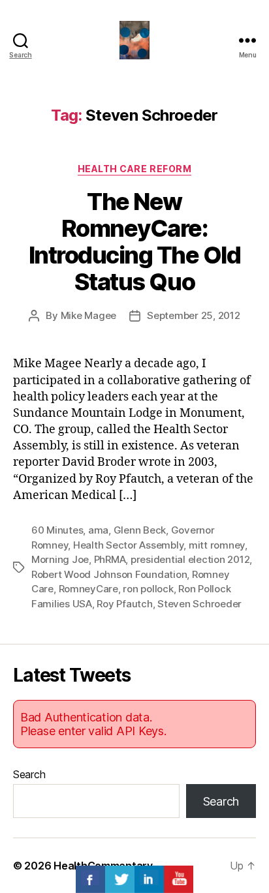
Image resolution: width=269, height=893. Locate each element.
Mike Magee (88, 315)
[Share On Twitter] (119, 879)
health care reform (134, 168)
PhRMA (110, 559)
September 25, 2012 (193, 315)
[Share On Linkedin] (149, 879)
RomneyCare (88, 589)
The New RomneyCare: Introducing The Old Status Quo (135, 241)
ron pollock (148, 589)
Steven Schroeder (199, 604)
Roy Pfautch (124, 604)
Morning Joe (60, 559)
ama (98, 530)
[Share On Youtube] (178, 879)
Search (29, 774)
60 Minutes (57, 530)
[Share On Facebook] (90, 879)
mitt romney (217, 545)
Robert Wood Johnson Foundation (109, 574)
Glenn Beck (140, 530)
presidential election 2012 (190, 559)
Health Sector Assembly (128, 545)
